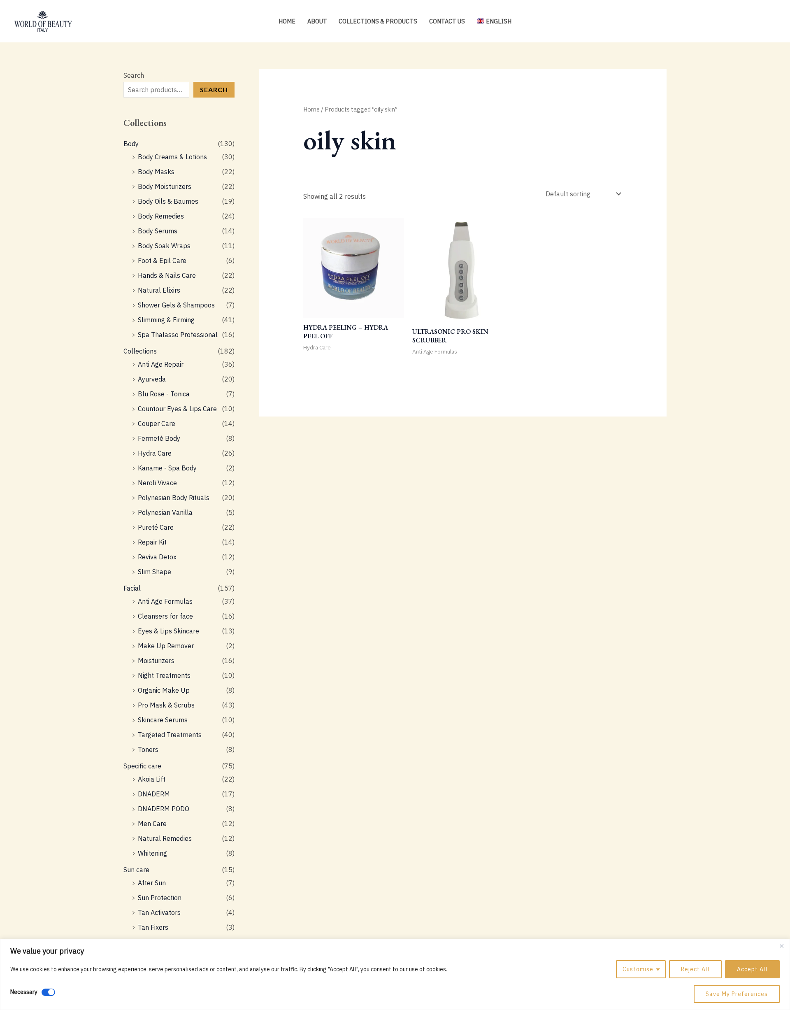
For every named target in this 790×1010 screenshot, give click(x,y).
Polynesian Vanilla (165, 512)
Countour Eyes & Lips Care (177, 409)
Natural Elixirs (159, 290)
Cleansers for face (165, 616)
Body (131, 144)
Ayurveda (152, 379)
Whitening (152, 853)
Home (287, 21)
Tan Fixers (153, 927)
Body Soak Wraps (164, 246)
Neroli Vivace (157, 483)
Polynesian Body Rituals (173, 497)
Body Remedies (161, 216)
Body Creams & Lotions (172, 157)
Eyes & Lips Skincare (168, 631)
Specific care (142, 766)
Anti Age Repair (161, 364)
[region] (395, 974)
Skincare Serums (163, 720)
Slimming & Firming (166, 320)
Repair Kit (152, 542)
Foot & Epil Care (162, 260)
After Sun (152, 883)
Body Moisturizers (164, 186)
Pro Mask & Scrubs (166, 705)
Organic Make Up (164, 690)
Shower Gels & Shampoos (176, 305)
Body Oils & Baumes (168, 201)
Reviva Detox (157, 557)
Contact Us (447, 21)
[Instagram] (747, 22)
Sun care (136, 870)
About (317, 21)
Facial (132, 588)
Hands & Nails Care (167, 275)
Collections (140, 351)
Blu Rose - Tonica (164, 394)
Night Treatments (164, 675)
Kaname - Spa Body (167, 468)
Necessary (23, 992)
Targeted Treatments (170, 735)
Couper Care (156, 423)
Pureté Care (156, 527)
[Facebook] (759, 22)
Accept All (752, 969)
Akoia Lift (151, 779)
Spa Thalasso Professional (178, 334)
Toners (148, 749)
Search (133, 75)
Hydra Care (155, 453)
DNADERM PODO (163, 809)
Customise (638, 969)
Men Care (152, 823)
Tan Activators (159, 912)
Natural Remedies (165, 838)
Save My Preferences (737, 994)
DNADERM (154, 794)
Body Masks (156, 172)
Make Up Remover (166, 646)
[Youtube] (772, 22)
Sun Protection (159, 898)
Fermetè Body (159, 438)
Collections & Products (378, 21)
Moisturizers (156, 660)
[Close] (781, 946)
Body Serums (157, 231)
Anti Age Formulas (165, 601)
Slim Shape (154, 572)
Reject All (695, 969)
